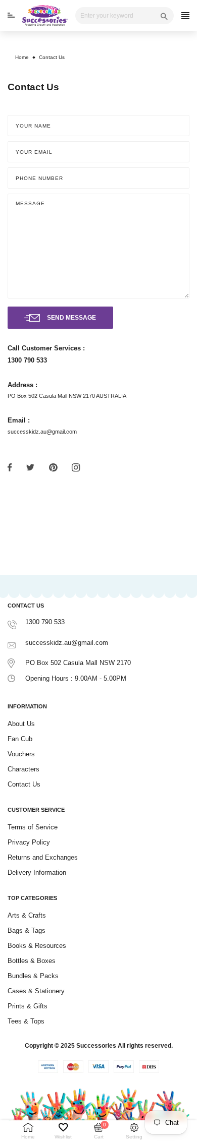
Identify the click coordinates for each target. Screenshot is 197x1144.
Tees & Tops (26, 1021)
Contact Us (24, 784)
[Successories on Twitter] (30, 467)
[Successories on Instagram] (76, 467)
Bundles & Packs (33, 976)
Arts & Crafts (27, 915)
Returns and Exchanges (43, 857)
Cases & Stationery (36, 991)
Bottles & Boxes (32, 961)
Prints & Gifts (27, 1006)
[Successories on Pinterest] (53, 467)
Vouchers (21, 754)
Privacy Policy (29, 842)
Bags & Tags (26, 930)
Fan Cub (20, 739)
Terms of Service (33, 827)
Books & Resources (37, 945)
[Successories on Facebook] (10, 467)
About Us (21, 724)
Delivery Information (37, 872)
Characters (23, 769)
